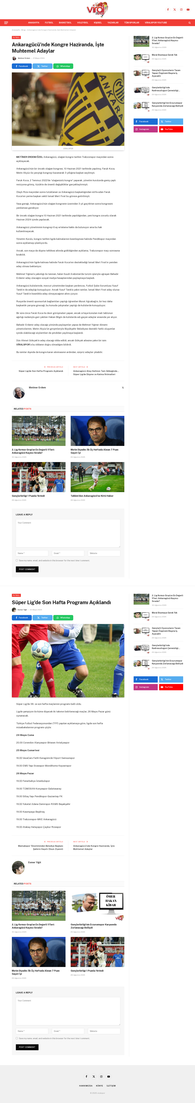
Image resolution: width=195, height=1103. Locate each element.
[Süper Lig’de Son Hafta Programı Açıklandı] (68, 660)
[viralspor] (97, 9)
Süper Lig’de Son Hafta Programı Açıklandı (41, 371)
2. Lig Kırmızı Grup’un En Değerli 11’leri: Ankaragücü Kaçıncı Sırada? (33, 451)
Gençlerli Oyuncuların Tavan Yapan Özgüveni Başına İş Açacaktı (166, 73)
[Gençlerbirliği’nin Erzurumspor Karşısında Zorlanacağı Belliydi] (141, 106)
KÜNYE (99, 1086)
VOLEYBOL (82, 23)
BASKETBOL (65, 23)
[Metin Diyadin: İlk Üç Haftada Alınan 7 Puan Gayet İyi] (97, 431)
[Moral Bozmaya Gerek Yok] (141, 58)
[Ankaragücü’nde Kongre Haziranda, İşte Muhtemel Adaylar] (68, 109)
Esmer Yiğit (22, 610)
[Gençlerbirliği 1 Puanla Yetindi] (39, 477)
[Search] (189, 23)
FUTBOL (49, 23)
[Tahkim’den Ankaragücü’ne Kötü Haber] (97, 477)
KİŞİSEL (98, 23)
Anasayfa (16, 30)
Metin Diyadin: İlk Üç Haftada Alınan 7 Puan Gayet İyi (94, 451)
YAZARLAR (112, 23)
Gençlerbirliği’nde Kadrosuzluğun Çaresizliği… (166, 89)
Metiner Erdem (24, 58)
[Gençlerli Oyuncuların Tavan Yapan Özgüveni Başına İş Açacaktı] (141, 74)
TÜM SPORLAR (131, 23)
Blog (23, 30)
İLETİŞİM (111, 1086)
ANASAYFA (33, 23)
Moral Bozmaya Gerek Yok (164, 55)
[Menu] (6, 23)
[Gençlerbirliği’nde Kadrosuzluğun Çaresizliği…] (141, 91)
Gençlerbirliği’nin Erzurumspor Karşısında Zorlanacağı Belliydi (167, 104)
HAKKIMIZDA (86, 1086)
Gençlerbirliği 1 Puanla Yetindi (28, 496)
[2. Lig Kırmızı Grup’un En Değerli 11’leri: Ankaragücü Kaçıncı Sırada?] (39, 431)
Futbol (16, 37)
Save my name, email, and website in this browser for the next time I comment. (54, 560)
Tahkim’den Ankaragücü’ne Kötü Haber (92, 496)
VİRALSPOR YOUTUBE (156, 23)
